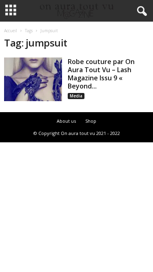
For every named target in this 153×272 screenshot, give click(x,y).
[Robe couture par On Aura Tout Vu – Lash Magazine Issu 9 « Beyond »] (33, 79)
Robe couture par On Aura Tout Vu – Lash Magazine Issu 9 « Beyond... (101, 74)
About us (66, 121)
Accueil (10, 30)
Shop (90, 121)
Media (76, 96)
